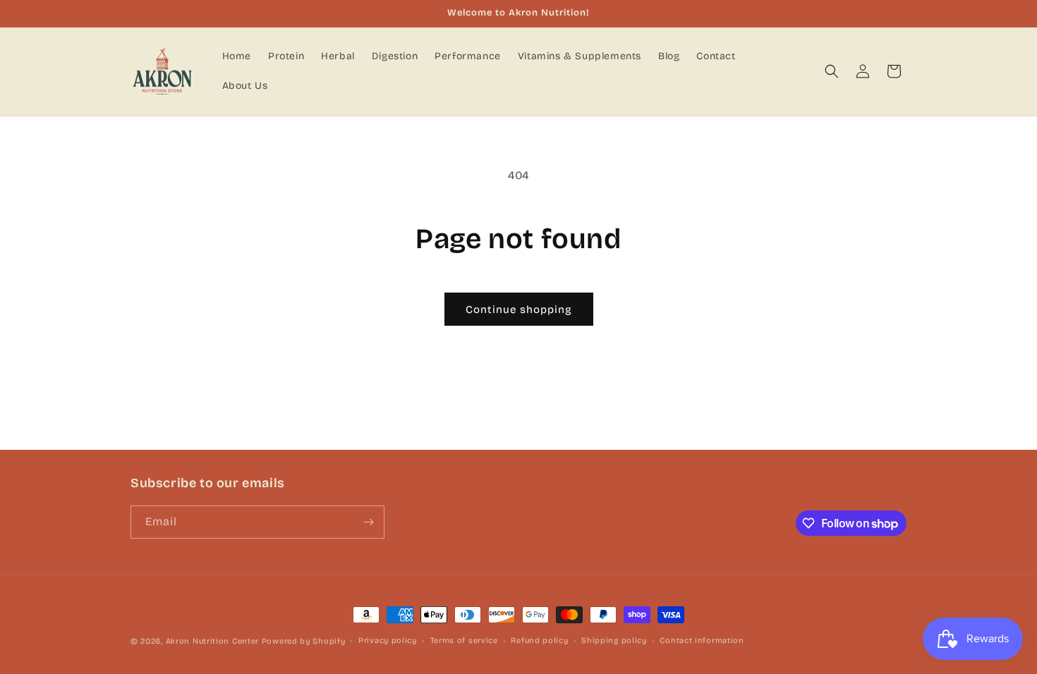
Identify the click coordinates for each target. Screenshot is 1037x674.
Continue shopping (519, 309)
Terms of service (464, 640)
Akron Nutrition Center (212, 641)
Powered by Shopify (304, 641)
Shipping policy (614, 640)
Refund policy (539, 640)
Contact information (702, 640)
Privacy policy (387, 640)
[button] (831, 71)
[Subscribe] (368, 522)
